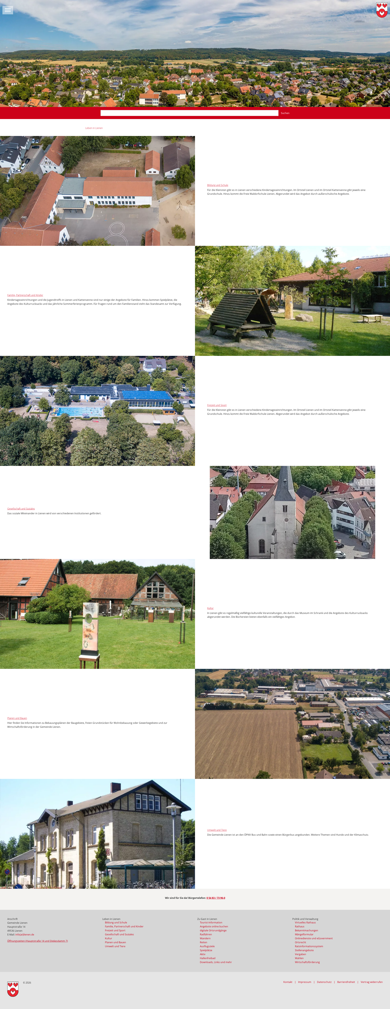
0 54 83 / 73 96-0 (216, 898)
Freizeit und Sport (217, 405)
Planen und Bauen (17, 718)
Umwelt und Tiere (217, 830)
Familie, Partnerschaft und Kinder (25, 295)
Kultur (210, 608)
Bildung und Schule (217, 185)
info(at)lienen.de (24, 934)
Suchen (285, 113)
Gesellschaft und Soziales (21, 508)
